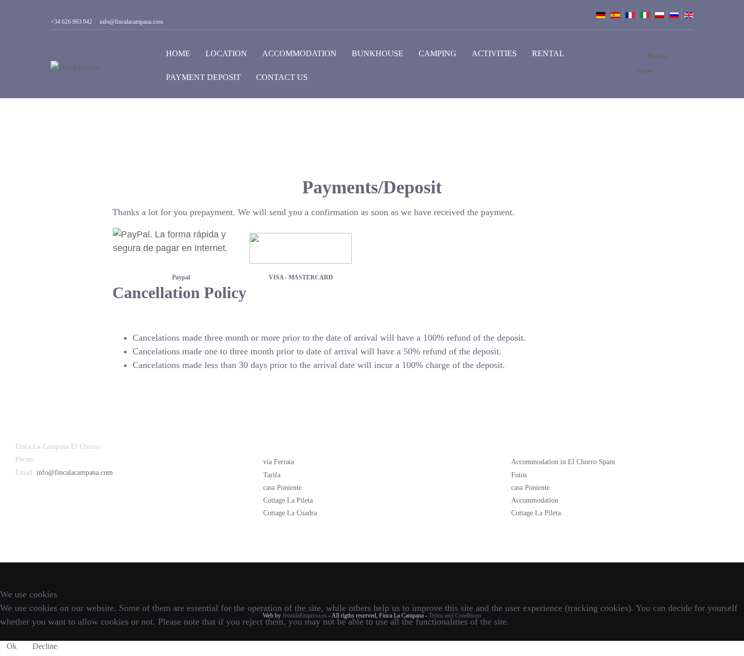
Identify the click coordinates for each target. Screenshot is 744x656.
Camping (438, 53)
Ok (12, 646)
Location (226, 53)
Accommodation (299, 53)
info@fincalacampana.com (74, 472)
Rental (548, 53)
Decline (44, 646)
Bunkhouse (377, 53)
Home (178, 53)
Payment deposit (203, 77)
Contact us (282, 77)
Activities (494, 53)
